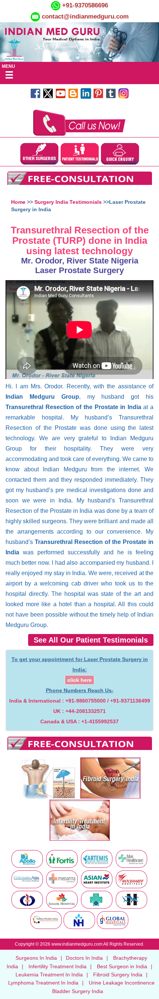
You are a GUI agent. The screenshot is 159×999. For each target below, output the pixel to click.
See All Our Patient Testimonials (91, 640)
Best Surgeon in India (122, 966)
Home (18, 202)
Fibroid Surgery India (117, 975)
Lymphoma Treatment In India (43, 983)
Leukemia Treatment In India (49, 975)
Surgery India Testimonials (68, 202)
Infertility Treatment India (57, 966)
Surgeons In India (36, 958)
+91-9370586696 (84, 5)
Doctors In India (84, 958)
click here (79, 680)
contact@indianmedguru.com (85, 16)
